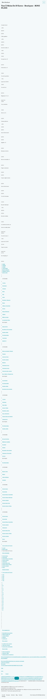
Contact (20, 695)
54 (2, 607)
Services (13, 695)
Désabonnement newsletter (7, 654)
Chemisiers (4, 285)
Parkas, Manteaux (5, 311)
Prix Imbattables (5, 335)
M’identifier (8, 661)
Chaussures (4, 527)
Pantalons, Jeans (5, 410)
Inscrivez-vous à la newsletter (31, 657)
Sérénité (4, 637)
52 (2, 605)
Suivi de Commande (12, 657)
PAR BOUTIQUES (5, 569)
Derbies (3, 447)
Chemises (4, 402)
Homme (3, 456)
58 (2, 608)
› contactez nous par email (24, 678)
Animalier (4, 480)
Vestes (3, 308)
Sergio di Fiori (5, 326)
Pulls (3, 294)
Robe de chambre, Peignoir (7, 351)
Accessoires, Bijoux (6, 320)
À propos (8, 695)
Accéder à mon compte (7, 643)
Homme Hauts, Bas (6, 503)
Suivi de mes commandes (7, 646)
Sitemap (3, 696)
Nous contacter (40, 657)
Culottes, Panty (5, 357)
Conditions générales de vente (19, 679)
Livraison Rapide (5, 635)
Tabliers (3, 314)
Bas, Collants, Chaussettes (7, 374)
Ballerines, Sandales (6, 441)
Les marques (4, 380)
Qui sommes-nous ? (9, 679)
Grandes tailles (5, 332)
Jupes (3, 297)
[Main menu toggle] (44, 2)
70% (3, 580)
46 (2, 601)
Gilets (3, 291)
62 (2, 609)
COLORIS (21, 665)
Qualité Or (4, 341)
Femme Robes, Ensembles (7, 494)
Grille (2, 668)
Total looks (4, 338)
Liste (2, 671)
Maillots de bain (5, 317)
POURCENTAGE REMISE (11, 665)
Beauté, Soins (5, 471)
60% (3, 579)
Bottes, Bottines (5, 439)
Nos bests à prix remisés (7, 389)
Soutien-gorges (5, 359)
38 (2, 590)
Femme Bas (4, 491)
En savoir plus (16, 681)
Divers (3, 539)
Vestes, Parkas (5, 408)
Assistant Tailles (5, 653)
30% (3, 574)
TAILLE (17, 665)
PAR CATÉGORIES (5, 553)
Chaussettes (5, 419)
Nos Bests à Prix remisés (7, 329)
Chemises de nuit (5, 368)
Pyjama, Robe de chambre (7, 416)
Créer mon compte (6, 645)
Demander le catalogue (21, 657)
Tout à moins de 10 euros (7, 545)
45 (2, 600)
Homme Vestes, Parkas (6, 506)
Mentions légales (7, 681)
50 (2, 604)
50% (3, 577)
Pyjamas (4, 354)
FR (44, 657)
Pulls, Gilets (4, 405)
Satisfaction (4, 638)
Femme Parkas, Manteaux (7, 497)
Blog (17, 695)
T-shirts (4, 283)
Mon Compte (3, 661)
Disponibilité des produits (7, 633)
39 (2, 592)
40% (3, 576)
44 (2, 598)
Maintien (4, 362)
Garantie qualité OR (6, 634)
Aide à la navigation (6, 651)
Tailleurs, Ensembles (6, 305)
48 (2, 602)
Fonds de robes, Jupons (7, 371)
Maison (3, 474)
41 (2, 595)
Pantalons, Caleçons (6, 300)
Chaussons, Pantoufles (6, 453)
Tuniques (4, 288)
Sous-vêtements (5, 413)
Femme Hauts (5, 489)
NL (45, 657)
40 (2, 594)
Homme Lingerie (5, 536)
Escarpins (4, 444)
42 (2, 597)
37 (2, 588)
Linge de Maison (5, 477)
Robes (3, 303)
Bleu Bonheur (6, 2)
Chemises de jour (5, 365)
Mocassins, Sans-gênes (7, 450)
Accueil (3, 695)
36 (2, 585)
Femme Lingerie (5, 500)
